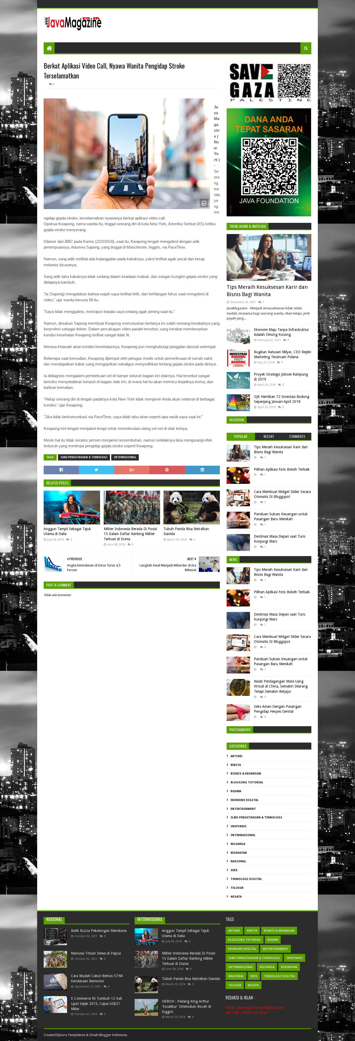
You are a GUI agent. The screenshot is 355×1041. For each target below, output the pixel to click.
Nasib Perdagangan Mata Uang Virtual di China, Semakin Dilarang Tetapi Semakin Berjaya (281, 686)
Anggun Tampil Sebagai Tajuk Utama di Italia (67, 531)
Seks (234, 870)
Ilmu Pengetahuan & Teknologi (84, 457)
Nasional (238, 861)
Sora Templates (71, 1035)
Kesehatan (239, 853)
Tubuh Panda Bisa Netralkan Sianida (186, 531)
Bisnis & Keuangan (246, 773)
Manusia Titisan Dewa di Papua (96, 953)
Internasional (125, 457)
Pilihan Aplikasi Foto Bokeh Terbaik (282, 469)
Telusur (237, 888)
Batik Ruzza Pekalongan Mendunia (99, 931)
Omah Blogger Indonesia (108, 1035)
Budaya (236, 791)
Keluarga (238, 844)
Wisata (236, 896)
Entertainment (243, 809)
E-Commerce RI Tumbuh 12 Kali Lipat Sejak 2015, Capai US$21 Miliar (96, 1003)
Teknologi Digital (246, 879)
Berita (236, 765)
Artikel (237, 756)
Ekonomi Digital (245, 800)
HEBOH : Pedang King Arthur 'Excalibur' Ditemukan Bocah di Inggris (186, 1006)
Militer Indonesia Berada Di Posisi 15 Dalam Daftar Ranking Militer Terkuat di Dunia (130, 534)
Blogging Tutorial (247, 782)
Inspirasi (239, 826)
